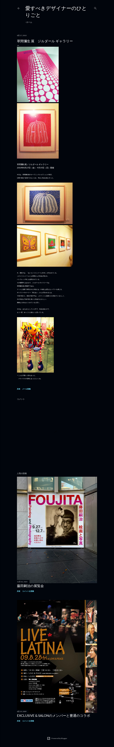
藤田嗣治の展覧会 (30, 586)
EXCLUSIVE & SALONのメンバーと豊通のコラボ (53, 715)
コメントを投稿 (28, 591)
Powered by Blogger (59, 738)
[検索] (95, 7)
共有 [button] (18, 389)
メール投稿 (26, 389)
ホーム (29, 22)
